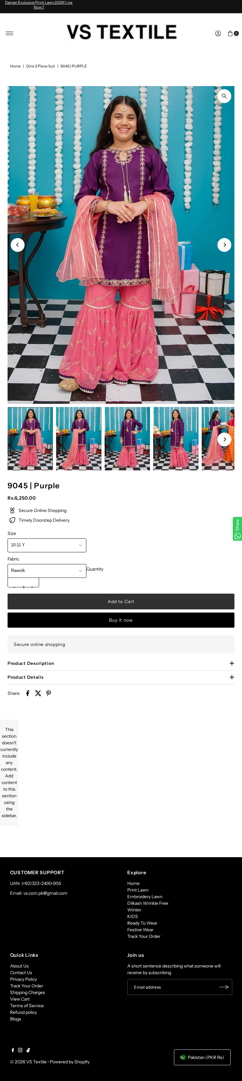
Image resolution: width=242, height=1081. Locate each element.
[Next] (224, 245)
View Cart (20, 999)
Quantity (94, 569)
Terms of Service (27, 1005)
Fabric (13, 559)
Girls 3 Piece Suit (40, 66)
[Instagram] (20, 1050)
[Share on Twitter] (38, 693)
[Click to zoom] (224, 96)
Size (12, 533)
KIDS (132, 916)
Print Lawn (137, 890)
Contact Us (21, 972)
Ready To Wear (142, 923)
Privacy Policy (23, 979)
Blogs (15, 1019)
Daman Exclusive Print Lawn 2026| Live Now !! (38, 4)
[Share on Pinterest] (48, 693)
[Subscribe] (224, 987)
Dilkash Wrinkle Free (147, 903)
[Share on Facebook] (27, 693)
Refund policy (23, 1012)
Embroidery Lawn (144, 896)
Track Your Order (143, 936)
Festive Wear (140, 930)
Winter (134, 910)
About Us (19, 966)
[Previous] (18, 245)
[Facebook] (13, 1050)
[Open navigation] (9, 33)
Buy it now (121, 620)
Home (15, 66)
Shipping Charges (27, 992)
